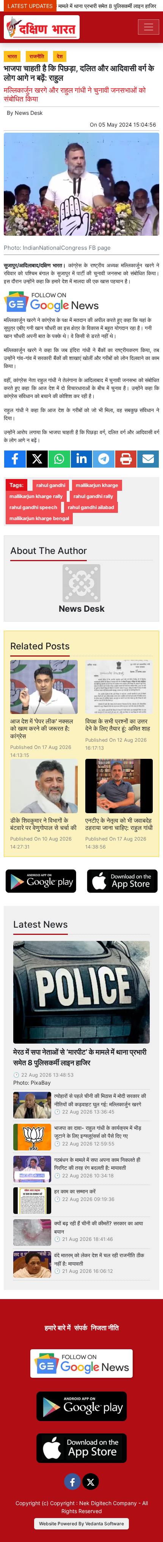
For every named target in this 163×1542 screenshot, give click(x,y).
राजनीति (37, 56)
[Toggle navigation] (148, 27)
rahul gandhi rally (93, 496)
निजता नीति (105, 1328)
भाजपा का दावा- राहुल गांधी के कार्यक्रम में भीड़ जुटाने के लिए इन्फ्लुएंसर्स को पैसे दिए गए (97, 1132)
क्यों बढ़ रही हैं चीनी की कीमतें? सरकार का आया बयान (98, 1227)
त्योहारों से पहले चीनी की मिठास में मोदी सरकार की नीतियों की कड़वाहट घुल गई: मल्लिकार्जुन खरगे (100, 1100)
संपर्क (80, 1328)
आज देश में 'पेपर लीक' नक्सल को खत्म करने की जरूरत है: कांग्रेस (41, 728)
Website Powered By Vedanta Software (81, 1523)
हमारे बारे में (58, 1328)
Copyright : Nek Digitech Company (93, 1503)
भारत (12, 56)
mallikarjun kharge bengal (39, 518)
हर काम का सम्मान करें (75, 1191)
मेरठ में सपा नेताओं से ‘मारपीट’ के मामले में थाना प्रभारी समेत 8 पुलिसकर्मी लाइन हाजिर (79, 1057)
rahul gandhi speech (33, 507)
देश (60, 56)
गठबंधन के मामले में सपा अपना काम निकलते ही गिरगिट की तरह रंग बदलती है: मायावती (97, 1163)
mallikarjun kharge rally (36, 496)
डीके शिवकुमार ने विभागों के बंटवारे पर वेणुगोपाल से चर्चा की (43, 824)
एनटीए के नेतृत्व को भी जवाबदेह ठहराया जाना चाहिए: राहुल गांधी (119, 824)
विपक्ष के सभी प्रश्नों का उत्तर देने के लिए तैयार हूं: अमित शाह (117, 724)
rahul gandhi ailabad (91, 507)
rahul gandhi (50, 485)
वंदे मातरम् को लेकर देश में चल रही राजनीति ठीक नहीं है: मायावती (99, 1259)
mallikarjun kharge (97, 485)
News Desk (29, 112)
